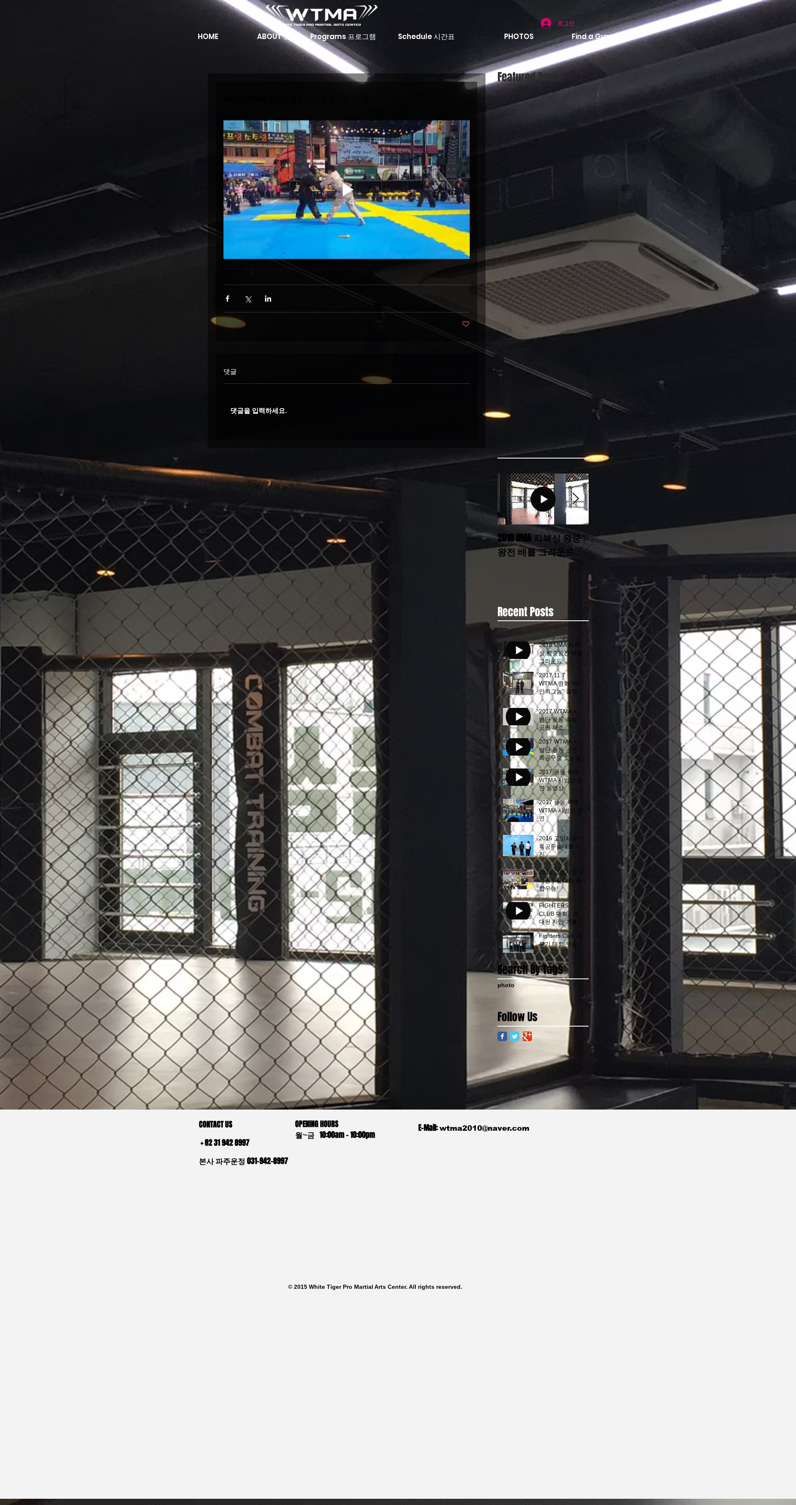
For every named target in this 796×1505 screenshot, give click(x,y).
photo (506, 985)
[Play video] (346, 189)
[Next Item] (575, 499)
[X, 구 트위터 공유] (248, 298)
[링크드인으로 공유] (268, 298)
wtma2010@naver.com (484, 1128)
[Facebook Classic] (502, 1036)
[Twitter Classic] (514, 1036)
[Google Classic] (527, 1036)
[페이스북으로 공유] (227, 298)
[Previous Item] (510, 499)
